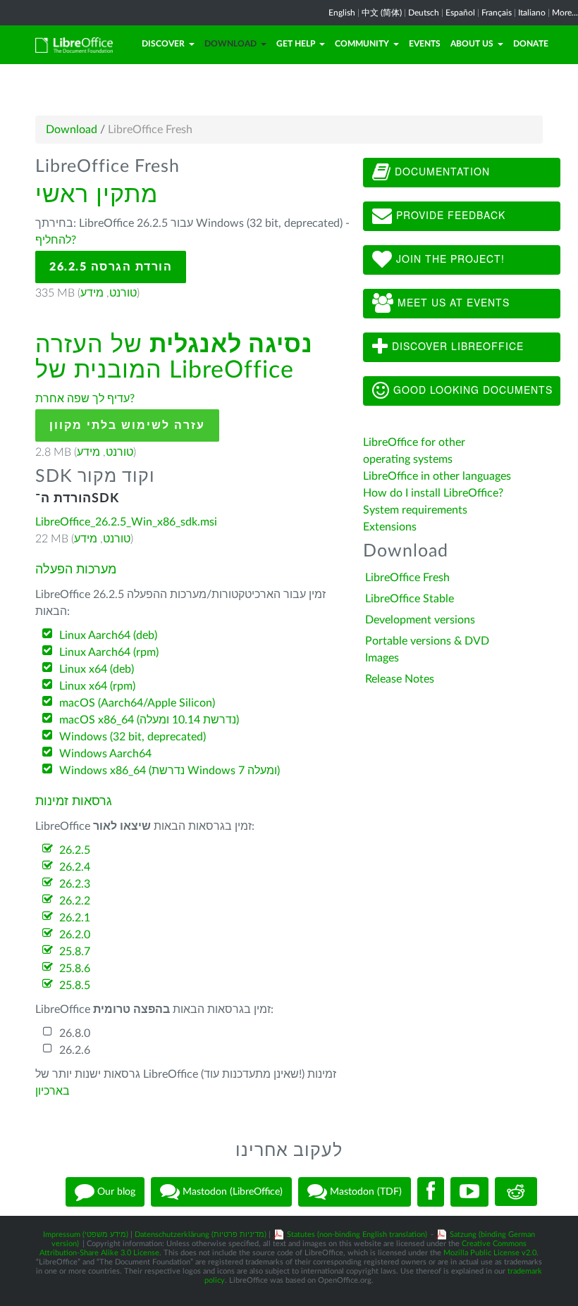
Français (496, 12)
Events (425, 43)
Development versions (420, 620)
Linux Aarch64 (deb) (108, 635)
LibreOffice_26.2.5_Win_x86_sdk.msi (126, 522)
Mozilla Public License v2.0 (489, 1253)
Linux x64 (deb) (96, 669)
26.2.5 (74, 850)
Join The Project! (449, 258)
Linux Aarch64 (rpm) (109, 652)
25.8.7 (74, 951)
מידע (92, 293)
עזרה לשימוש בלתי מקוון (127, 425)
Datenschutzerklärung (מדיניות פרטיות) (200, 1234)
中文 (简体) (382, 12)
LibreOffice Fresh (407, 577)
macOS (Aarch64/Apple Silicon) (137, 703)
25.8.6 (74, 968)
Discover (163, 43)
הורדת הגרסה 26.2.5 (110, 267)
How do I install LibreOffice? (433, 493)
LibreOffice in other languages (437, 476)
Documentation (440, 171)
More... (565, 12)
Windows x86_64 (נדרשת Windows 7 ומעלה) (169, 770)
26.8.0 (74, 1033)
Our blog (114, 1191)
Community (362, 43)
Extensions (390, 527)
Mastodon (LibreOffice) (231, 1191)
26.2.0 (74, 934)
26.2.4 (74, 867)
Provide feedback (449, 215)
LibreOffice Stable (409, 598)
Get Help (295, 43)
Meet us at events (452, 302)
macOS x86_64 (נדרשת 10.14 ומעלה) (149, 720)
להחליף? (55, 240)
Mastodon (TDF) (364, 1191)
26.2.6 (74, 1050)
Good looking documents (471, 390)
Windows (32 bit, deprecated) (132, 736)
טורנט (123, 293)
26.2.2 (74, 901)
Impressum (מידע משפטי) (85, 1234)
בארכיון (52, 1091)
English (341, 12)
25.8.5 (74, 985)
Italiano (532, 12)
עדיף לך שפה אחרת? (85, 398)
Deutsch (423, 12)
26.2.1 (74, 917)
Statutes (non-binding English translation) (357, 1234)
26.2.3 (74, 884)
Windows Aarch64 (105, 753)
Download (230, 43)
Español (460, 12)
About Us (471, 43)
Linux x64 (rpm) (97, 686)
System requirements (416, 510)
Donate (530, 43)
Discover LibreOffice (456, 346)
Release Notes (399, 679)
